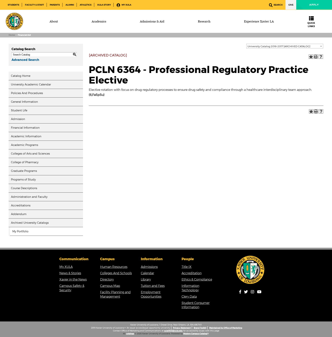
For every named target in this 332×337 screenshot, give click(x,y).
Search (278, 4)
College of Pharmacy (24, 162)
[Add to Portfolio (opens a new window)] (311, 57)
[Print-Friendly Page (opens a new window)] (316, 57)
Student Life (19, 110)
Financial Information (25, 127)
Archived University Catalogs (30, 222)
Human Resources (113, 267)
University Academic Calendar (31, 84)
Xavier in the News (73, 279)
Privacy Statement (182, 328)
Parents (55, 4)
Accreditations (20, 205)
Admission (18, 119)
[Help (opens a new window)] (321, 57)
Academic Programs (24, 145)
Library (146, 279)
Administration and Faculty (29, 197)
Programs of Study (23, 179)
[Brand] (14, 21)
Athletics (85, 4)
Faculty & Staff (34, 4)
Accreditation (192, 273)
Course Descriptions (24, 188)
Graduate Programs (24, 171)
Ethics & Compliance (197, 279)
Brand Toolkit (200, 328)
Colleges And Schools (116, 273)
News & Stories (70, 273)
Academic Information (26, 136)
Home (12, 35)
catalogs (130, 333)
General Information (24, 102)
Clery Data (189, 296)
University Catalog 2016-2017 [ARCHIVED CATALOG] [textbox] (278, 46)
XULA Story (104, 4)
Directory (107, 279)
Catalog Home (20, 76)
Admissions (149, 267)
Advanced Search (25, 60)
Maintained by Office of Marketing (225, 328)
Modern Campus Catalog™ (196, 333)
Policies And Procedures (27, 93)
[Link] (250, 269)
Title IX (187, 267)
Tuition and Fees (153, 286)
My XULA (126, 4)
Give (290, 4)
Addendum (19, 214)
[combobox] (284, 46)
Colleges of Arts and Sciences (30, 153)
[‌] (241, 292)
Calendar (147, 273)
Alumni (70, 4)
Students (13, 4)
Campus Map (110, 286)
